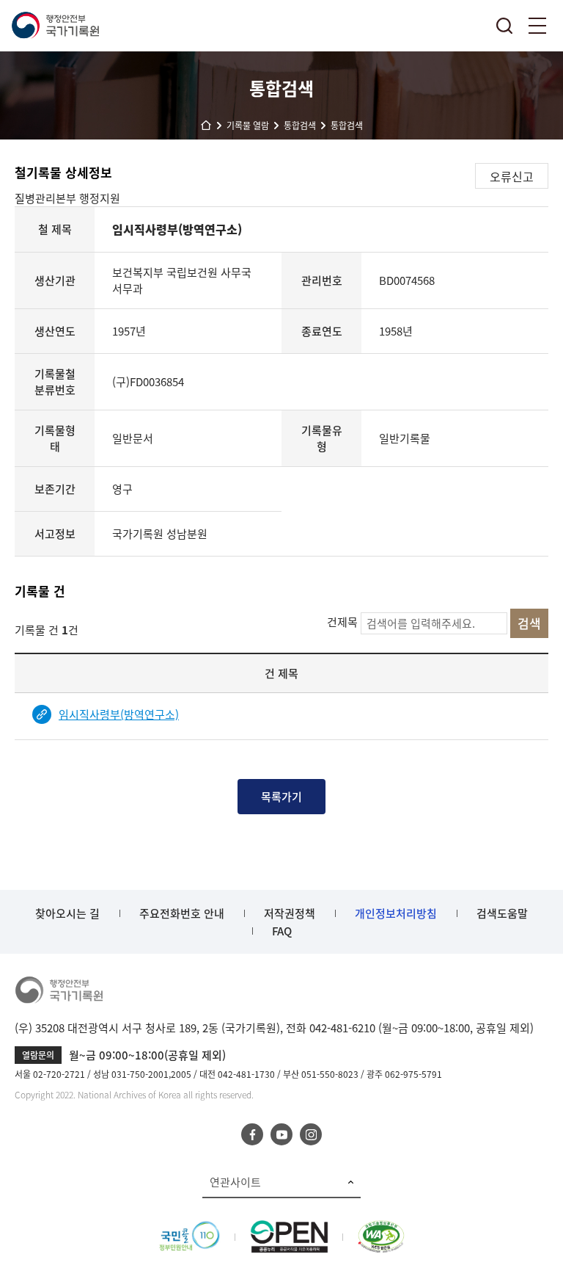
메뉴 (537, 25)
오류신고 (512, 176)
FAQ (282, 931)
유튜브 (281, 1134)
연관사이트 (235, 1182)
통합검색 (504, 25)
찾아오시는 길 (67, 913)
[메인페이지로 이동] (55, 25)
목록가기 (281, 797)
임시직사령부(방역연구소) (119, 714)
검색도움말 (502, 913)
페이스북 (252, 1134)
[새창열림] (189, 1228)
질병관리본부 (47, 198)
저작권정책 (289, 913)
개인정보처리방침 (396, 913)
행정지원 (99, 198)
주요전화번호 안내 (181, 913)
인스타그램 (311, 1134)
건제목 (342, 622)
